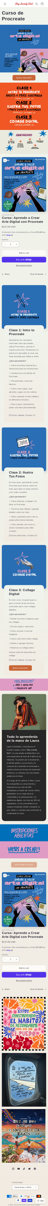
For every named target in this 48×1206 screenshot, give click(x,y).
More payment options (24, 265)
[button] (5, 4)
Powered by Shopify (33, 1205)
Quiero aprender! (24, 78)
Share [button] (7, 274)
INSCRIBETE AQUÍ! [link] (24, 865)
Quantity (5, 239)
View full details (36, 274)
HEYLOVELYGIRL (20, 1205)
